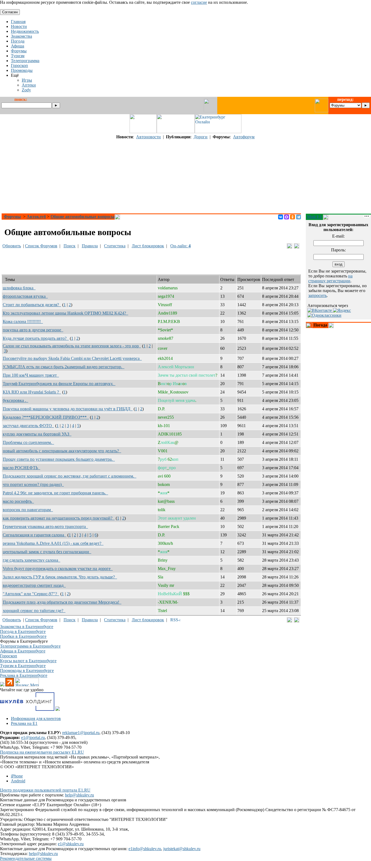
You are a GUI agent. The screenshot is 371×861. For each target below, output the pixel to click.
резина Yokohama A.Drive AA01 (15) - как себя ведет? (53, 543)
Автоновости (148, 137)
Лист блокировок (148, 246)
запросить (317, 295)
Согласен (10, 12)
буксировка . (15, 400)
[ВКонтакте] (280, 217)
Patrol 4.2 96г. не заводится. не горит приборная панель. (55, 493)
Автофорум (243, 137)
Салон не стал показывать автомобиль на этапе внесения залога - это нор (72, 346)
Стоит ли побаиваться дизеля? (32, 304)
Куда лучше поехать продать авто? (36, 338)
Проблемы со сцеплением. (28, 442)
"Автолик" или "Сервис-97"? (31, 593)
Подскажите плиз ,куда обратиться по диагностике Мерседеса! (62, 602)
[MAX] (286, 217)
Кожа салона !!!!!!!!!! (23, 321)
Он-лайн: (180, 246)
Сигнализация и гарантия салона (34, 535)
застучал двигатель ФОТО (28, 425)
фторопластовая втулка (25, 296)
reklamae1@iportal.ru (80, 732)
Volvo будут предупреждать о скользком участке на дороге (58, 568)
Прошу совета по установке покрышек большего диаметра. (59, 459)
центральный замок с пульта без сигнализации (47, 551)
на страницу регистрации (330, 278)
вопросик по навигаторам (28, 509)
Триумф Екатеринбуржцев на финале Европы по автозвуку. (59, 383)
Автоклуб (36, 216)
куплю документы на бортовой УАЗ (37, 434)
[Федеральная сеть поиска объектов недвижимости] (57, 709)
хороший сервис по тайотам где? (34, 610)
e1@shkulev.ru (71, 843)
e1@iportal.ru (33, 737)
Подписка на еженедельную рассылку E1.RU (42, 752)
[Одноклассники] (292, 217)
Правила (90, 246)
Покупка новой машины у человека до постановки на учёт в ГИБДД (68, 409)
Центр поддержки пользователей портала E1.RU (45, 790)
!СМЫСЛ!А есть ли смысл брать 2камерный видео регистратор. (63, 366)
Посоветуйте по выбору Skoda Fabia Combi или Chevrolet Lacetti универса (72, 358)
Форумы (12, 216)
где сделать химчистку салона (31, 560)
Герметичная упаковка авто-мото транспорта (45, 526)
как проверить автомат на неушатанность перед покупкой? (59, 518)
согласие (199, 2)
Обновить (11, 246)
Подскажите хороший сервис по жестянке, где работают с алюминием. (69, 476)
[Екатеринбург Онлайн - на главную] (218, 131)
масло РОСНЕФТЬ (21, 467)
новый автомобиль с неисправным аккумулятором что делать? (62, 451)
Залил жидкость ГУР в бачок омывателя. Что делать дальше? (60, 577)
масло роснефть (18, 501)
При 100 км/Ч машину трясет (31, 375)
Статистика (114, 246)
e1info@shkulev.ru (144, 848)
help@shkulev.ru (79, 795)
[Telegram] (298, 217)
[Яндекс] (342, 310)
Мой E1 (314, 217)
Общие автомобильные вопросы (83, 216)
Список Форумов (41, 246)
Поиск (70, 246)
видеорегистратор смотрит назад (34, 585)
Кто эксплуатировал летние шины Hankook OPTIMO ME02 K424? (65, 313)
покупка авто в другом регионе (33, 330)
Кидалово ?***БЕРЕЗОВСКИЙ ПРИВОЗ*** (46, 417)
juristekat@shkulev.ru (181, 848)
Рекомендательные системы (26, 858)
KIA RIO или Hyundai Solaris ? (32, 392)
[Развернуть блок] (309, 325)
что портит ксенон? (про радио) (33, 484)
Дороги (200, 137)
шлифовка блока (19, 288)
